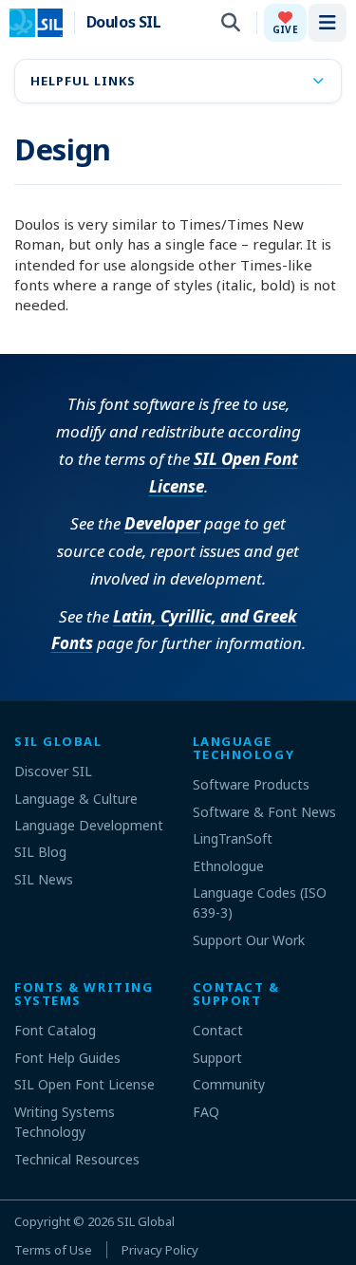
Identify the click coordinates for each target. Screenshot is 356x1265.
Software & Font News (264, 812)
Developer (162, 523)
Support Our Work (249, 940)
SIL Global (146, 1221)
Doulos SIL (123, 22)
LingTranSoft (232, 838)
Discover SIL (53, 771)
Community (229, 1084)
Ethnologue (228, 866)
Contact (218, 1030)
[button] (285, 23)
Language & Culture (76, 799)
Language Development (88, 825)
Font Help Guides (67, 1058)
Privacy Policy (160, 1249)
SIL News (43, 879)
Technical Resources (77, 1159)
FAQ (206, 1112)
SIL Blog (40, 852)
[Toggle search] (231, 23)
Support (217, 1058)
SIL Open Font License (84, 1084)
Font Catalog (55, 1030)
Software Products (251, 784)
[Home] (47, 23)
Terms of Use (53, 1249)
